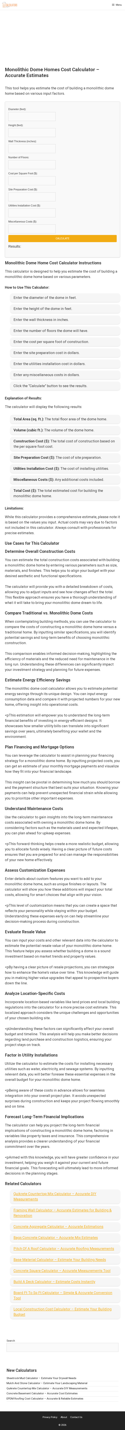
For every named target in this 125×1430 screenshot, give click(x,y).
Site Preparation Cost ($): (22, 189)
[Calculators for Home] (10, 5)
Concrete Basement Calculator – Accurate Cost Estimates (42, 1393)
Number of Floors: (18, 157)
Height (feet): (15, 125)
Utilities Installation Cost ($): (24, 205)
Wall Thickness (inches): (22, 141)
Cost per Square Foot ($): (22, 173)
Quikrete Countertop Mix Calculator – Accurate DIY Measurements (47, 1388)
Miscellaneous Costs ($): (22, 221)
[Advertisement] (62, 42)
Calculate (62, 238)
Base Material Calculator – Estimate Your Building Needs (60, 1260)
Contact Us (76, 1417)
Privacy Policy (50, 1417)
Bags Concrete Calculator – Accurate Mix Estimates (56, 1238)
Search (11, 1340)
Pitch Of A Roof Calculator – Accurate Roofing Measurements (64, 1249)
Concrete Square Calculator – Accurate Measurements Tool (62, 1271)
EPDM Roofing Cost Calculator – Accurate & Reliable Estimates (45, 1398)
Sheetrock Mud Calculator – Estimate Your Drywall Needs (41, 1378)
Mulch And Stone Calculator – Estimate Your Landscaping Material (47, 1383)
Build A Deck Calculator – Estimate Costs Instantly (54, 1282)
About (64, 1417)
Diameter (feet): (17, 109)
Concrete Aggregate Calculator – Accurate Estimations (58, 1227)
